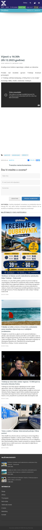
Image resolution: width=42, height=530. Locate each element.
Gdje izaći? (29, 7)
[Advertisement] (21, 34)
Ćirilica (25, 3)
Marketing (4, 511)
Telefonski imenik (7, 504)
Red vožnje (5, 501)
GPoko (4, 495)
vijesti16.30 (7, 155)
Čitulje (36, 7)
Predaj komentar (30, 198)
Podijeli (32, 160)
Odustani (14, 198)
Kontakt (4, 514)
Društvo (11, 160)
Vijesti (2, 7)
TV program (14, 7)
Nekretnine (21, 7)
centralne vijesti (16, 155)
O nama (4, 508)
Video (7, 7)
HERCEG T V (25, 155)
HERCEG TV (30, 10)
